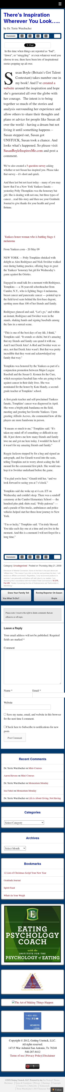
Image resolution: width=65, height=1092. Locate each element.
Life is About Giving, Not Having (45, 798)
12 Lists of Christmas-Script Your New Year (25, 872)
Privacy (37, 1083)
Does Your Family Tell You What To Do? (16, 595)
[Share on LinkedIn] (38, 36)
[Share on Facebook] (22, 36)
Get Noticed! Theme (51, 1080)
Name (8, 690)
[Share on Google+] (46, 36)
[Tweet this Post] (30, 36)
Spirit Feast (9, 887)
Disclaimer (49, 1055)
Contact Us (22, 1085)
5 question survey (36, 165)
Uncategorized (20, 565)
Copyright (57, 1083)
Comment (10, 36)
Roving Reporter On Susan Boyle (49, 596)
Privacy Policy (34, 1055)
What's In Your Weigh (14, 895)
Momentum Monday (38, 783)
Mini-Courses (35, 768)
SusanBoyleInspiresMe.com (23, 150)
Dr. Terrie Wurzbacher (19, 28)
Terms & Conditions (23, 1083)
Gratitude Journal (12, 880)
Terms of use (17, 1055)
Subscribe (33, 1085)
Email (36, 690)
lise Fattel (8, 790)
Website (8, 702)
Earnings (46, 1083)
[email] (57, 36)
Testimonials (44, 1085)
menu (60, 3)
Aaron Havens (11, 775)
